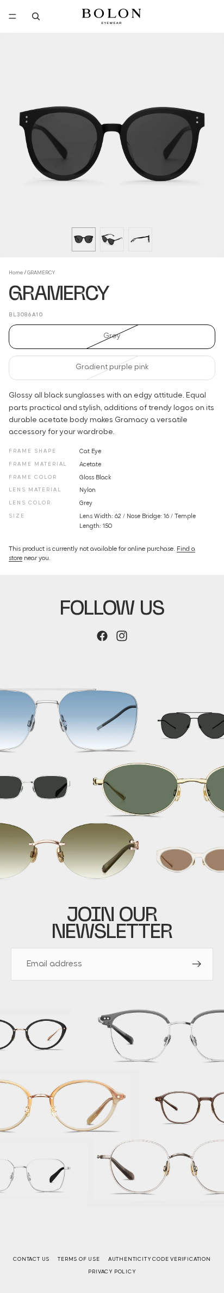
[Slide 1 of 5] (84, 239)
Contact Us (31, 1259)
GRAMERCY (41, 272)
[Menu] (12, 16)
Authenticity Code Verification (159, 1259)
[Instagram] (121, 635)
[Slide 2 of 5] (112, 239)
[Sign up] (196, 964)
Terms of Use (79, 1259)
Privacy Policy (111, 1272)
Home (16, 272)
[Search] (36, 16)
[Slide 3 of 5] (140, 239)
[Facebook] (102, 635)
